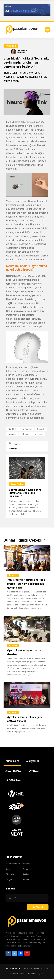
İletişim (26, 879)
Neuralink (40, 429)
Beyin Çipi (12, 434)
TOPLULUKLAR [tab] (13, 780)
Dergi (8, 869)
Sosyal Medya (17, 484)
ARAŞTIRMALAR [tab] (14, 771)
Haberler (11, 46)
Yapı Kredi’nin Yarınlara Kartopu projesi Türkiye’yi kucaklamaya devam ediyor (26, 583)
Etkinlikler (10, 874)
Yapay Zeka (38, 434)
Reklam (26, 874)
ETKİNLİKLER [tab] (12, 761)
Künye (25, 869)
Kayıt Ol (39, 907)
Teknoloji (25, 434)
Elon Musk (12, 429)
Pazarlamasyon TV (14, 863)
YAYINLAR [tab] (34, 771)
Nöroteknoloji (27, 429)
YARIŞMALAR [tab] (33, 761)
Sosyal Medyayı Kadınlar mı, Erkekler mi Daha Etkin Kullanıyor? (25, 493)
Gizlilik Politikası (17, 973)
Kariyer (9, 879)
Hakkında (27, 863)
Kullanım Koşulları (36, 973)
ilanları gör (13, 448)
